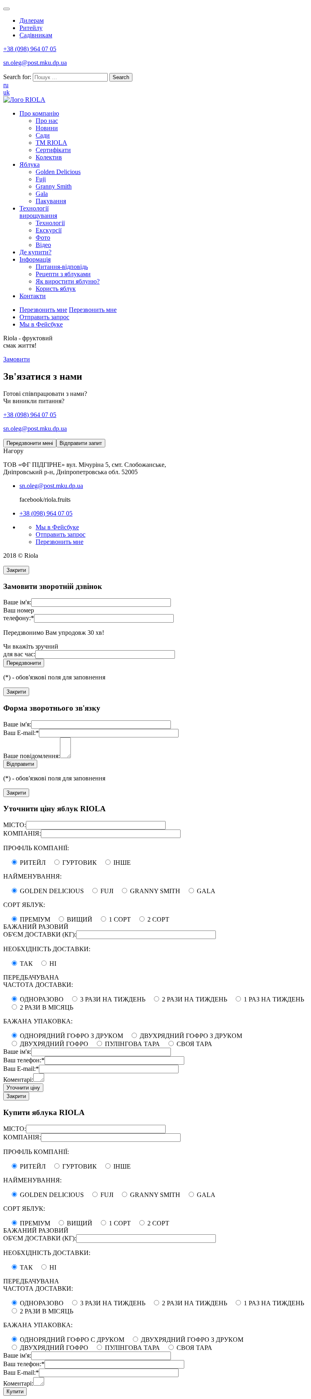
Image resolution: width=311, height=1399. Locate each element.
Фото (43, 237)
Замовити (16, 359)
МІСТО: (14, 824)
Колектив (49, 157)
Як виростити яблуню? (68, 281)
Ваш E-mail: (21, 732)
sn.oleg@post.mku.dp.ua (35, 62)
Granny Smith (54, 186)
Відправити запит (81, 443)
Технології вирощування (38, 212)
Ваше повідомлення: (31, 755)
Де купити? (35, 252)
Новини (47, 128)
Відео (43, 244)
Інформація (35, 259)
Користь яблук (56, 288)
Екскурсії (49, 230)
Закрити (16, 570)
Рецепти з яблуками (63, 274)
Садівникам (35, 35)
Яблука (29, 164)
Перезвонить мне (43, 309)
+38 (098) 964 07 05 (29, 414)
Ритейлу (31, 27)
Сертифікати (53, 149)
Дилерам (31, 20)
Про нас (47, 120)
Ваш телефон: (24, 1060)
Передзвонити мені (29, 443)
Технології (50, 222)
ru (6, 85)
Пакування (51, 201)
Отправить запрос (44, 317)
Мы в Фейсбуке (41, 324)
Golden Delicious (58, 171)
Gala (42, 193)
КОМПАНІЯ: (22, 833)
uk (6, 92)
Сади (43, 135)
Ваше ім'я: (17, 602)
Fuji (41, 179)
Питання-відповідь (62, 266)
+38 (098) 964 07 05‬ (29, 48)
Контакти (32, 295)
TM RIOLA (51, 142)
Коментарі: (18, 1079)
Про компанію (39, 113)
